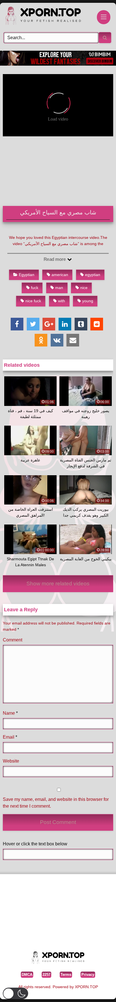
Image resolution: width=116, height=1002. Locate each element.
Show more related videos (58, 583)
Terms (66, 974)
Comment (12, 639)
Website (11, 761)
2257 (46, 974)
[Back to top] (99, 989)
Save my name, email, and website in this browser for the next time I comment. (56, 802)
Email (10, 737)
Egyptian (26, 274)
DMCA (27, 974)
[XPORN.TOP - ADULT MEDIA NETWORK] (47, 17)
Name (10, 713)
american (60, 274)
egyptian (92, 274)
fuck (34, 287)
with (61, 301)
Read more (55, 259)
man (59, 287)
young (87, 301)
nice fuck (33, 301)
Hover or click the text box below (35, 843)
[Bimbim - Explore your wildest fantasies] (58, 64)
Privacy (87, 974)
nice (84, 287)
